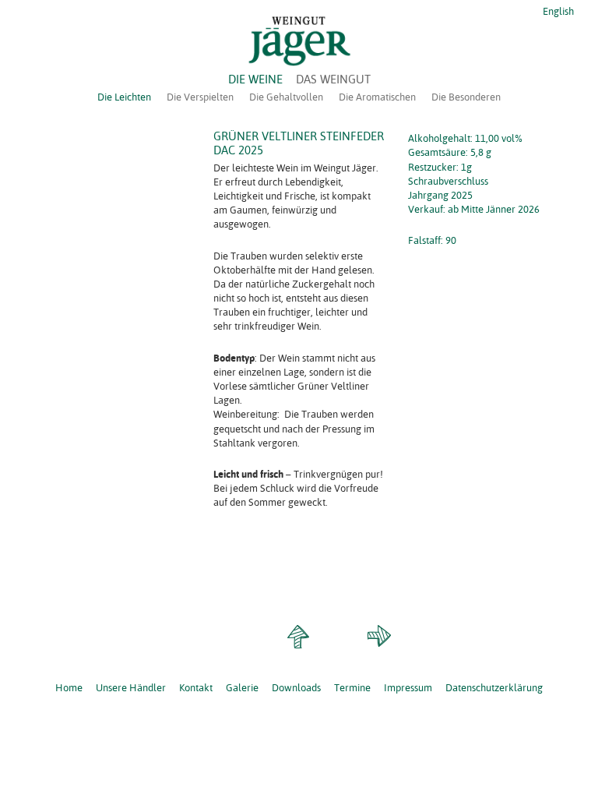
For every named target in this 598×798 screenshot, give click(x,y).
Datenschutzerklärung (494, 687)
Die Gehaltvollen (286, 96)
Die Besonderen (466, 96)
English (557, 11)
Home (69, 687)
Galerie (242, 687)
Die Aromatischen (377, 96)
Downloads (296, 687)
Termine (352, 687)
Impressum (408, 687)
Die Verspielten (200, 96)
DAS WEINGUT (333, 79)
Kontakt (196, 687)
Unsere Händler (131, 687)
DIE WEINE (255, 79)
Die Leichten (124, 96)
